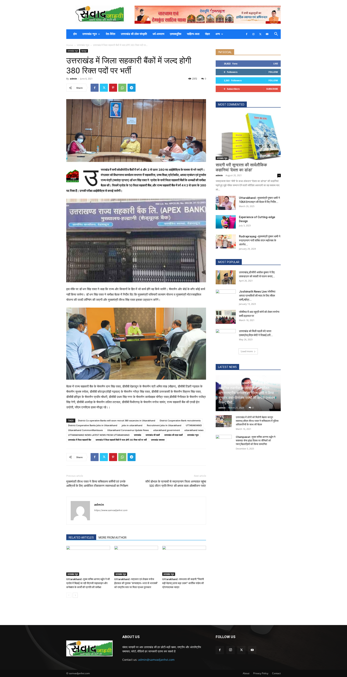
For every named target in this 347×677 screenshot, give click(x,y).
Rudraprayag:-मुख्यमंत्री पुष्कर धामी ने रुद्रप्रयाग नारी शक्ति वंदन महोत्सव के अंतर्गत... (259, 240)
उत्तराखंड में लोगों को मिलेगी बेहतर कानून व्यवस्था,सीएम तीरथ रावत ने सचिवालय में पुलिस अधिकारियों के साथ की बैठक (257, 421)
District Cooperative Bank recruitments (180, 420)
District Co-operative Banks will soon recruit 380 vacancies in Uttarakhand (116, 420)
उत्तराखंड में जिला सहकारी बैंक (79, 439)
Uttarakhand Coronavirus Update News (128, 430)
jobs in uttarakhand (132, 425)
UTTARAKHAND (194, 425)
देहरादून (84, 50)
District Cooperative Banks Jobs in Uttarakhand (92, 425)
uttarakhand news (193, 430)
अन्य (217, 34)
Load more (247, 351)
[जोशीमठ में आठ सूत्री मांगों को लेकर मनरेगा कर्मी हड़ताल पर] (226, 317)
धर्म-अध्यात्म (158, 34)
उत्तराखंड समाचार (158, 439)
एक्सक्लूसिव (175, 34)
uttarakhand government (166, 430)
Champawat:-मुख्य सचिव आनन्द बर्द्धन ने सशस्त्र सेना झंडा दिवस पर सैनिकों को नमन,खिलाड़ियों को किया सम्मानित (255, 440)
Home (69, 45)
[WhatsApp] (122, 88)
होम (75, 34)
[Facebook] (247, 34)
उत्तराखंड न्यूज (89, 34)
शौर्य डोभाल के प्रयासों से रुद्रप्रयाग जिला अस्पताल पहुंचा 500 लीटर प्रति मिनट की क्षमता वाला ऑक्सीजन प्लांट (175, 484)
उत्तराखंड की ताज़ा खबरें (173, 434)
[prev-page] (68, 595)
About (246, 673)
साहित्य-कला (193, 34)
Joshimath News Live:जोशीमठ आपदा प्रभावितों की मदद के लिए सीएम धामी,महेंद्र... (257, 295)
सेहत (207, 34)
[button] (276, 34)
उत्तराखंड (137, 434)
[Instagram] (253, 34)
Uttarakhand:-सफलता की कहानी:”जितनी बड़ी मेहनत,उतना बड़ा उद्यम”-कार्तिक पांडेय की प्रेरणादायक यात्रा (183, 583)
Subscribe (272, 88)
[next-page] (75, 595)
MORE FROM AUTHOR (113, 537)
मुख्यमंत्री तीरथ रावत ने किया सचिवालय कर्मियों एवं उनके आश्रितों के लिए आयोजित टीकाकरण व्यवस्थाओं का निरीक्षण (97, 484)
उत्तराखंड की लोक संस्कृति (134, 34)
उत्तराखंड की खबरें (153, 434)
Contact (276, 673)
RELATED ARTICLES (81, 537)
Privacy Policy (260, 673)
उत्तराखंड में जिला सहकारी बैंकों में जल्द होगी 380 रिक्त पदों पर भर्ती (121, 439)
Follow (273, 71)
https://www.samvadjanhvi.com (111, 510)
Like (275, 63)
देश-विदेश (110, 34)
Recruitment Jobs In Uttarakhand (164, 425)
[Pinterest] (113, 88)
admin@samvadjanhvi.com (156, 660)
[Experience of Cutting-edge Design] (226, 222)
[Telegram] (132, 88)
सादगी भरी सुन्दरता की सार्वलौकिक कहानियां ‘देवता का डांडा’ (241, 167)
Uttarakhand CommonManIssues (85, 430)
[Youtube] (267, 34)
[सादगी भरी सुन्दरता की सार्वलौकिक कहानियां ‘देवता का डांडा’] (248, 136)
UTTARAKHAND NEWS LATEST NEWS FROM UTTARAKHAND (99, 434)
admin (73, 78)
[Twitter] (260, 34)
